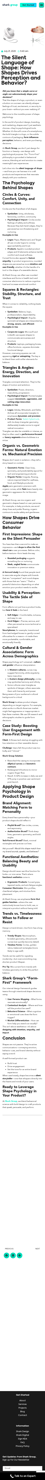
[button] (41, 5)
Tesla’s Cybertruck (31, 419)
